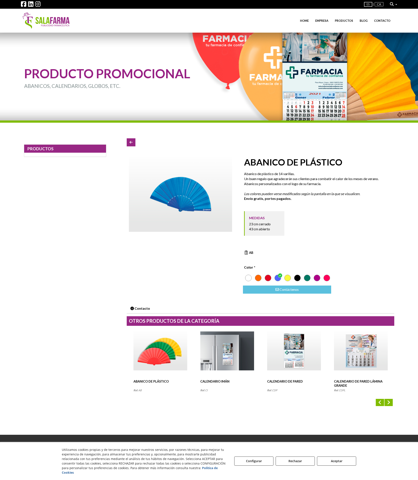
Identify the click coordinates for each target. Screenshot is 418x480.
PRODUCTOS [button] (40, 148)
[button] (23, 5)
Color (249, 267)
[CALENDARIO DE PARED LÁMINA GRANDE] (361, 355)
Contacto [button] (142, 308)
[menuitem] (374, 4)
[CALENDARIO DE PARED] (294, 355)
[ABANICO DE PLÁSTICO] (180, 194)
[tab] (140, 308)
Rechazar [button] (295, 461)
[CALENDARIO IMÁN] (227, 355)
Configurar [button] (254, 461)
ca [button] (379, 4)
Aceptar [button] (336, 461)
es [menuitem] (368, 4)
